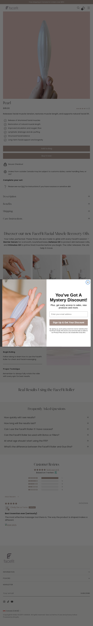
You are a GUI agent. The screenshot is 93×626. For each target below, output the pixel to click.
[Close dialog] (88, 282)
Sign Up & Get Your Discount (68, 322)
